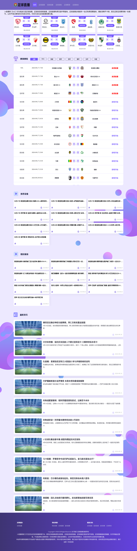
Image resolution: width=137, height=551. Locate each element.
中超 (95, 59)
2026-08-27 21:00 (37, 127)
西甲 (69, 59)
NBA (43, 59)
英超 (52, 59)
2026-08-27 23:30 (37, 161)
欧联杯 (27, 18)
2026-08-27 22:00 (37, 135)
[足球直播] (22, 5)
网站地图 (54, 526)
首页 (34, 5)
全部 (34, 59)
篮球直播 (50, 5)
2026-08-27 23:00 (37, 144)
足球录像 (59, 5)
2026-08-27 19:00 (37, 93)
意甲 (60, 59)
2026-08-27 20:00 (37, 102)
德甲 (78, 59)
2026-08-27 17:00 (37, 68)
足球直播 (42, 5)
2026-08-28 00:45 (37, 178)
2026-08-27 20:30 (37, 118)
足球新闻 (76, 5)
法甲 (87, 59)
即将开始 (26, 25)
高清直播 (115, 68)
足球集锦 (67, 5)
